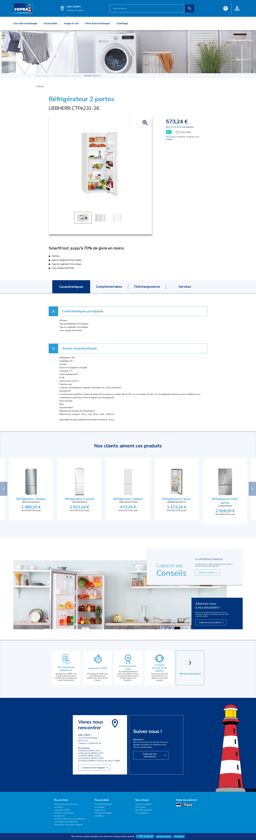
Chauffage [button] (122, 23)
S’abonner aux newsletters (150, 755)
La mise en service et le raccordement (69, 819)
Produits (47, 76)
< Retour (39, 86)
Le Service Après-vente (128, 668)
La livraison (58, 807)
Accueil (38, 76)
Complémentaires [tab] (109, 286)
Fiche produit (185, 132)
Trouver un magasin (143, 804)
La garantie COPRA (97, 668)
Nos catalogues (141, 813)
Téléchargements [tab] (147, 286)
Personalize (179, 836)
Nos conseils (140, 807)
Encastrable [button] (50, 23)
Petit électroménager (103, 813)
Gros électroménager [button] (25, 23)
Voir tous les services (190, 673)
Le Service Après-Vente (63, 813)
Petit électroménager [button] (97, 23)
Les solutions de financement (66, 821)
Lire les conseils (206, 572)
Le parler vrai (59, 816)
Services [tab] (185, 286)
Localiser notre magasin (93, 767)
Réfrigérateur (76, 76)
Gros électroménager (61, 76)
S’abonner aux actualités (210, 622)
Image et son (100, 810)
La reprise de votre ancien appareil (159, 667)
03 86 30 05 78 (94, 743)
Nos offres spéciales (143, 810)
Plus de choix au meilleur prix (66, 669)
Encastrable (99, 807)
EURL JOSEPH (73, 6)
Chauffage (99, 816)
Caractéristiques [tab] (71, 287)
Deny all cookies (164, 836)
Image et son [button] (71, 23)
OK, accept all (146, 836)
